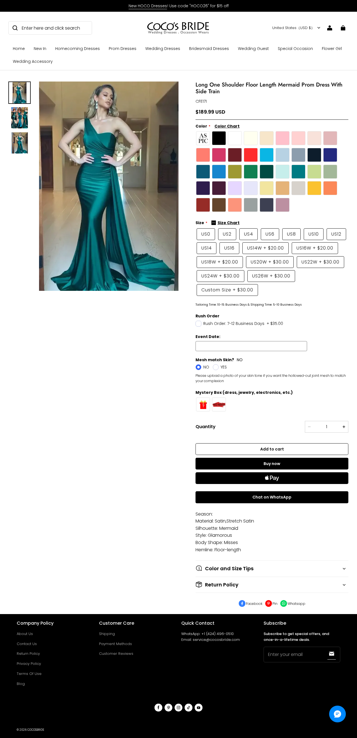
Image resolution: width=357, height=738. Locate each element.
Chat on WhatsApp (271, 497)
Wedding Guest (253, 48)
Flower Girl (332, 48)
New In (40, 48)
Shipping (107, 633)
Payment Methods (115, 643)
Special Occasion (295, 48)
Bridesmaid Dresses (209, 48)
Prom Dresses (122, 48)
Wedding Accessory (33, 61)
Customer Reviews (116, 653)
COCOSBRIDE (35, 730)
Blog (21, 683)
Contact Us (27, 643)
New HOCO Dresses (148, 6)
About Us (25, 633)
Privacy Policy (29, 663)
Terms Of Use (29, 673)
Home (19, 48)
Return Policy (28, 653)
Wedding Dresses (162, 48)
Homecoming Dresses (77, 48)
